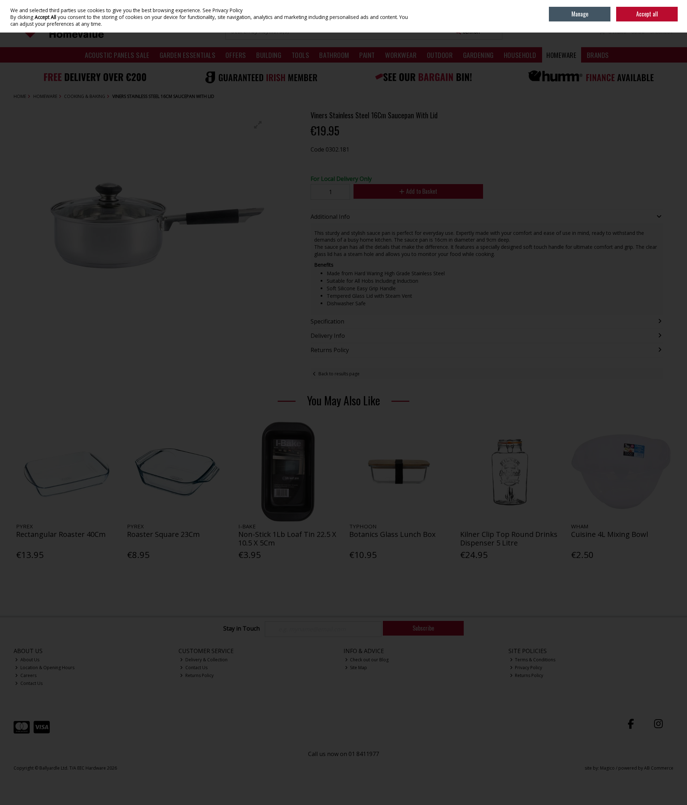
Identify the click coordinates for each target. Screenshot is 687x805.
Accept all (647, 14)
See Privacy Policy (223, 10)
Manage (579, 14)
